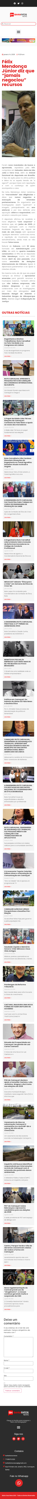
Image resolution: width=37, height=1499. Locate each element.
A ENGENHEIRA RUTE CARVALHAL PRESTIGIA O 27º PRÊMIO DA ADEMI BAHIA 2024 (18, 624)
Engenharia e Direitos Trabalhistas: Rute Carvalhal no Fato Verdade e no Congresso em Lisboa (17, 342)
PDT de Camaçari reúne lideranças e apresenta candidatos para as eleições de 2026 (17, 1209)
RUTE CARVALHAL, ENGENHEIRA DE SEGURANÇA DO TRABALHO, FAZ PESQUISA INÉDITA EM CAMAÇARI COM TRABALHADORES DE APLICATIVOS (17, 832)
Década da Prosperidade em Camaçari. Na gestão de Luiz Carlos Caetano (17, 1044)
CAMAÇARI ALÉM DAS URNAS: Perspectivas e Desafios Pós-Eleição (17, 911)
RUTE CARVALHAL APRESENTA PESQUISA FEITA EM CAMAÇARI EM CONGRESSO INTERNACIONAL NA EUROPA (18, 382)
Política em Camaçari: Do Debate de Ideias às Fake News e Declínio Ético (18, 701)
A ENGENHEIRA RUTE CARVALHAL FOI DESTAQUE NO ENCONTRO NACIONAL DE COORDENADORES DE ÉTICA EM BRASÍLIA (18, 788)
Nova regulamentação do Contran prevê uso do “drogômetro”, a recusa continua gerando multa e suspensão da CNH (16, 1292)
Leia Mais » (7, 356)
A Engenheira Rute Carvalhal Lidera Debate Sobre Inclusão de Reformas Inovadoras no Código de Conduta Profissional (17, 544)
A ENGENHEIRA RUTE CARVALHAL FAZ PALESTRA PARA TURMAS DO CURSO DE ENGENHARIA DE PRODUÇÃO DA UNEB (18, 503)
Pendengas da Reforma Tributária (15, 985)
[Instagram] (22, 3)
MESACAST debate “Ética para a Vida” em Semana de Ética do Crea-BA (18, 584)
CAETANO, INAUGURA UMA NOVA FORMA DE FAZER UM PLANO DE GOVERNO (18, 1006)
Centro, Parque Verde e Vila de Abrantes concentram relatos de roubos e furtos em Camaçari (18, 1249)
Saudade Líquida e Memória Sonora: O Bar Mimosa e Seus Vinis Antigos (17, 949)
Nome (6, 1360)
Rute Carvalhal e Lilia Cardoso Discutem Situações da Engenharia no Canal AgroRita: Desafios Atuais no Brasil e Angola (18, 462)
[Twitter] (18, 3)
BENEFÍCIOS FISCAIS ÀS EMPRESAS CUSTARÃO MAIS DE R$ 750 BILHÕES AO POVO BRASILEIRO (17, 662)
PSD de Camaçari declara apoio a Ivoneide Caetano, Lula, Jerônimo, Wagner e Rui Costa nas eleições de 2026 (18, 1083)
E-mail (7, 1368)
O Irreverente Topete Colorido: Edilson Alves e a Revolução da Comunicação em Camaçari (18, 873)
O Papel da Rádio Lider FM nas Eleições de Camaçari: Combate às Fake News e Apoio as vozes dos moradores (18, 421)
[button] (18, 32)
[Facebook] (14, 3)
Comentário (8, 1336)
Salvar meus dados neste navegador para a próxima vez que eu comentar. (17, 1385)
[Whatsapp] (19, 1483)
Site (5, 1375)
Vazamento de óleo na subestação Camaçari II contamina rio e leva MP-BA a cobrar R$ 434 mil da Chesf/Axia (17, 1126)
